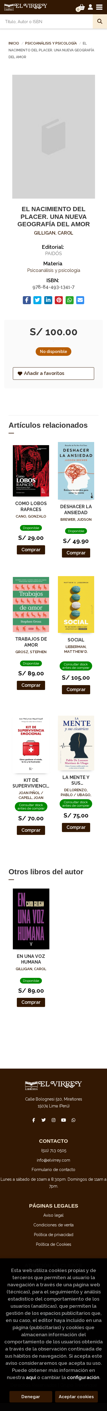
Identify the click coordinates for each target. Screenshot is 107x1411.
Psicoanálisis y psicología (51, 43)
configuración (83, 1377)
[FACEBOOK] (33, 1120)
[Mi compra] (81, 7)
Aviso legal (53, 1215)
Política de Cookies (53, 1244)
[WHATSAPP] (73, 1120)
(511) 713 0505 (53, 1150)
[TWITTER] (43, 1120)
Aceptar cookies (76, 1396)
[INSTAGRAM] (53, 1120)
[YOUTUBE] (63, 1120)
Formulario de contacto (53, 1169)
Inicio (14, 43)
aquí (31, 1377)
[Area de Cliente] (90, 7)
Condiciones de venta (53, 1225)
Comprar (31, 549)
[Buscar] (100, 21)
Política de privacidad (53, 1234)
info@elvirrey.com (53, 1160)
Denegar (30, 1396)
